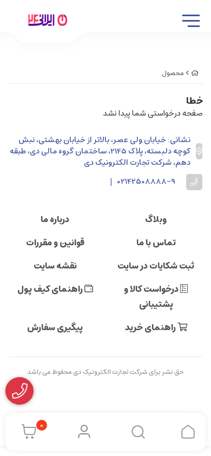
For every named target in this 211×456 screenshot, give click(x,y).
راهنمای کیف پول (50, 289)
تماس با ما (156, 242)
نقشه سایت (55, 265)
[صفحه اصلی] (195, 73)
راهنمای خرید (151, 327)
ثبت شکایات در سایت (155, 265)
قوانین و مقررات (55, 242)
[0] (26, 431)
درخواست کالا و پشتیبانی (152, 296)
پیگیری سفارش (55, 327)
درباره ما (55, 219)
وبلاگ (156, 219)
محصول (173, 73)
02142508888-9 (146, 181)
